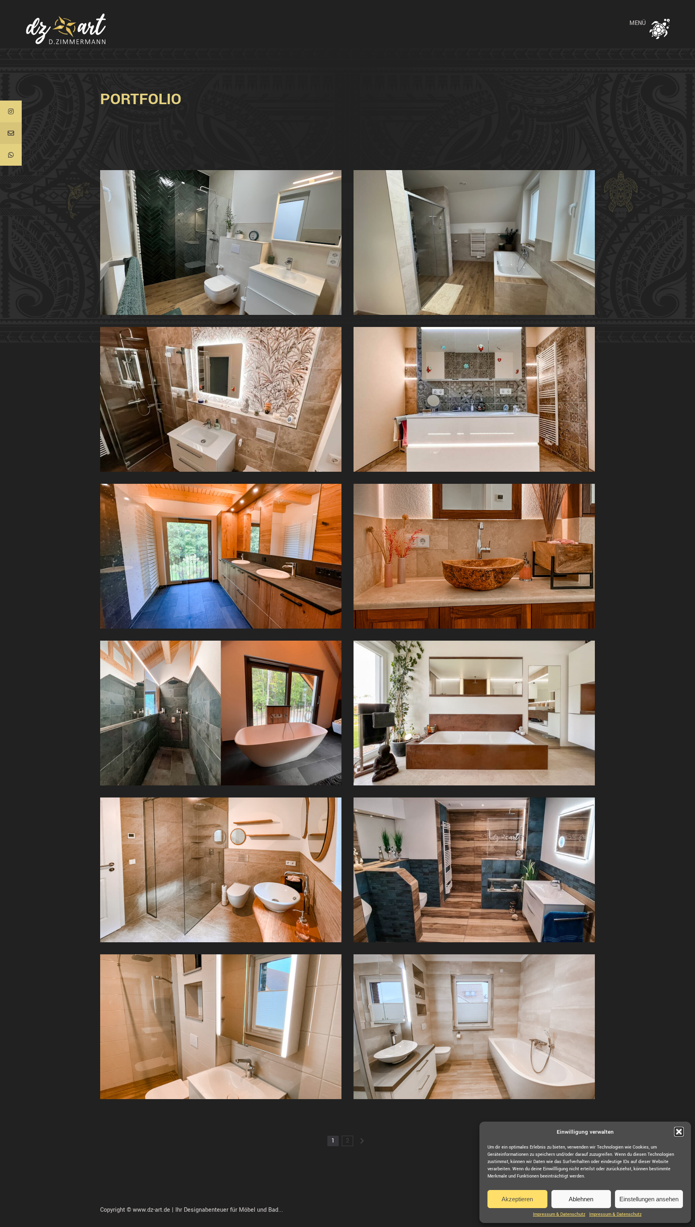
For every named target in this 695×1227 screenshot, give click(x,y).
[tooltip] (11, 111)
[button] (679, 1132)
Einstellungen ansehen (649, 1199)
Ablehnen (581, 1199)
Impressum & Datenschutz (559, 1214)
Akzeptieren (517, 1199)
